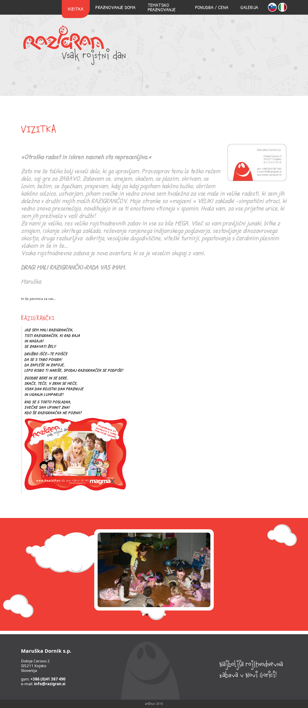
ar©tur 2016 (154, 703)
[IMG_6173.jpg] (154, 571)
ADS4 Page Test (74, 45)
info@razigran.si (49, 683)
